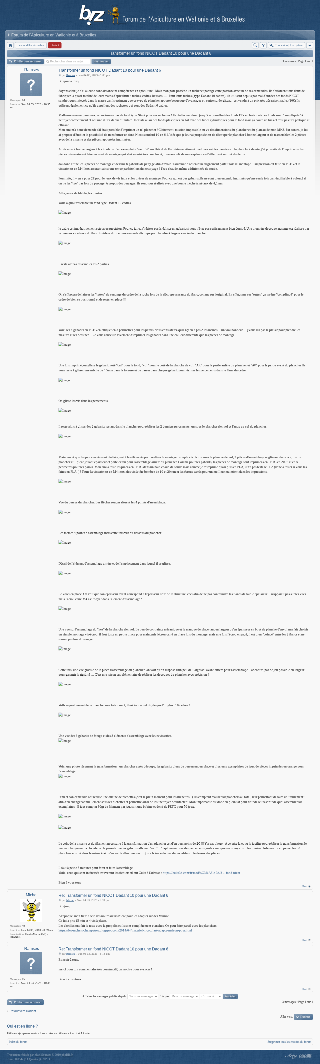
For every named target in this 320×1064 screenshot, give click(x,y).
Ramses (31, 70)
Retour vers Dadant (23, 1011)
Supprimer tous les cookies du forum (289, 1042)
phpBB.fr (67, 1055)
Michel (32, 895)
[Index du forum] (10, 45)
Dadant (305, 1017)
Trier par (164, 996)
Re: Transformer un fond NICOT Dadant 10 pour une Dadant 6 (113, 895)
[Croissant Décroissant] (219, 996)
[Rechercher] (255, 45)
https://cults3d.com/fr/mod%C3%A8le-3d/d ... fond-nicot (201, 873)
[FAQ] (263, 45)
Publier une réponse (27, 61)
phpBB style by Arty (290, 1056)
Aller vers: (286, 1016)
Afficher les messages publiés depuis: (105, 996)
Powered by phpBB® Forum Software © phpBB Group (305, 1056)
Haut (304, 886)
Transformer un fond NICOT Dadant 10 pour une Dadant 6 (160, 53)
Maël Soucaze (42, 1055)
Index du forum (18, 1042)
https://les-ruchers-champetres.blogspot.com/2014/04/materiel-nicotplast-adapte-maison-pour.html (125, 930)
